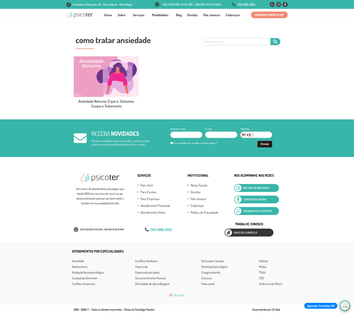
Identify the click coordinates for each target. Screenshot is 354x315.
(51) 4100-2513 (246, 4)
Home (108, 15)
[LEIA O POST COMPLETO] (106, 76)
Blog (179, 15)
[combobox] (247, 135)
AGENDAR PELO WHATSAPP (257, 211)
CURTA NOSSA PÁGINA (254, 199)
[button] (269, 15)
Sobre (122, 15)
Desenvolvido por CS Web (266, 309)
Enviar (265, 144)
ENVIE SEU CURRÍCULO (245, 232)
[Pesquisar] (275, 41)
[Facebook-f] (285, 4)
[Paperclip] (228, 232)
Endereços (233, 15)
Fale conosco (211, 15)
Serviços (139, 15)
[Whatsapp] (272, 4)
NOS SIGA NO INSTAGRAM (256, 187)
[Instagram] (278, 4)
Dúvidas (192, 15)
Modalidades (160, 15)
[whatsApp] (238, 211)
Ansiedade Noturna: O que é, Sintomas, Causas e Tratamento (106, 103)
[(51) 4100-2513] (234, 4)
